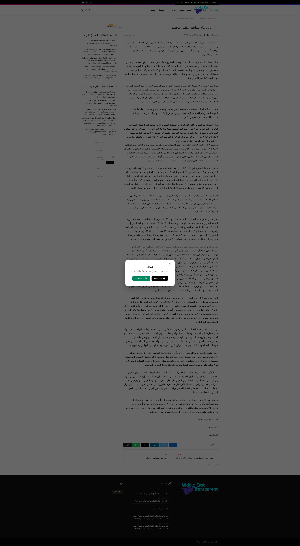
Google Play (139, 278)
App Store (158, 278)
